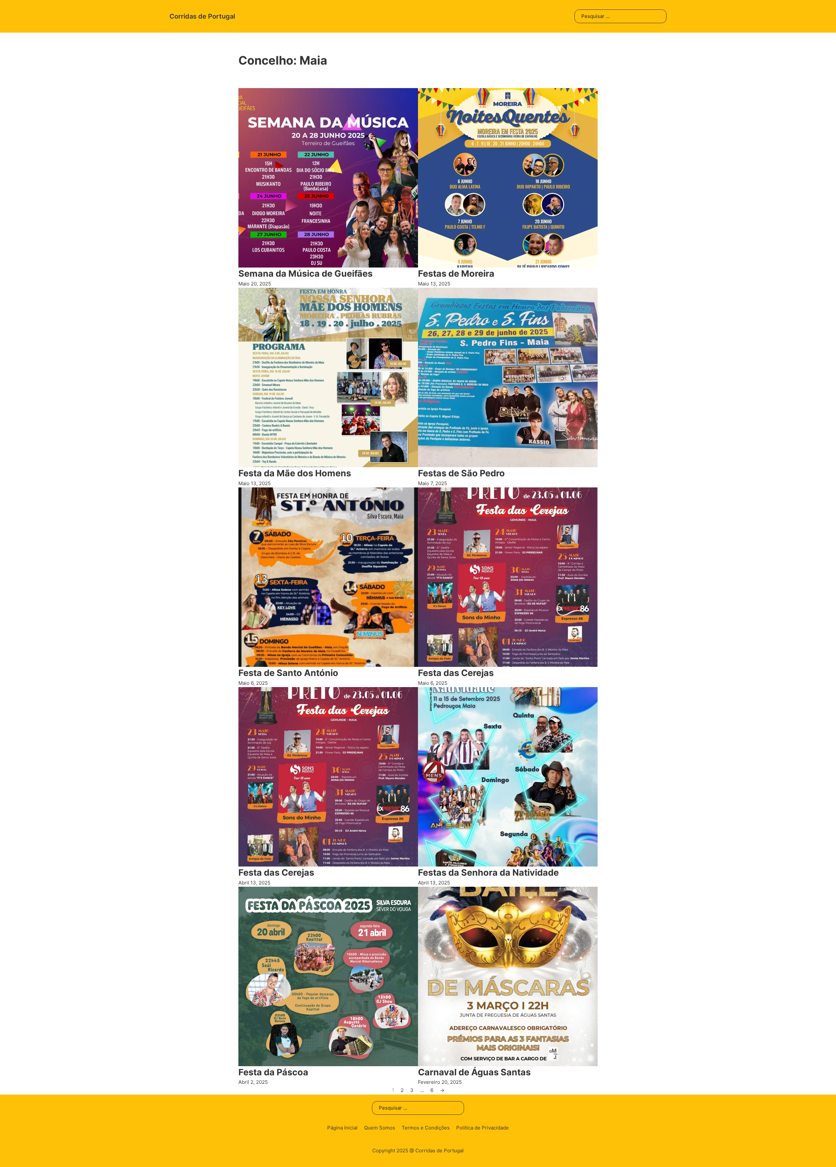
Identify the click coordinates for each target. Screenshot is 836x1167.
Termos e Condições (426, 1128)
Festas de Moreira (456, 273)
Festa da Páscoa (273, 1072)
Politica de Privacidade (482, 1128)
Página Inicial (342, 1128)
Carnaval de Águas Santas (474, 1072)
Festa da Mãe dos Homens (294, 473)
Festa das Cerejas (456, 673)
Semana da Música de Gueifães (305, 273)
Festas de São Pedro (461, 473)
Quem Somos (379, 1128)
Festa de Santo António (288, 673)
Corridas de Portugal (202, 16)
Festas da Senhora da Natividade (488, 872)
